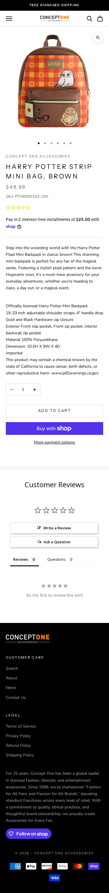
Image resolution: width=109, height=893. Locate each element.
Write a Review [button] (57, 528)
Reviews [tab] (20, 559)
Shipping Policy (20, 755)
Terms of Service (21, 726)
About (11, 678)
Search (12, 668)
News (11, 687)
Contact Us (16, 697)
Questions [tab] (56, 559)
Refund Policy (18, 745)
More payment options (54, 442)
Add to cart (54, 410)
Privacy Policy (18, 736)
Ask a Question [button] (57, 541)
